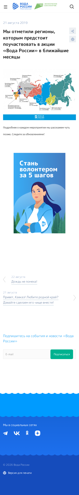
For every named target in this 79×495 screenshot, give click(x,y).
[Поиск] (71, 6)
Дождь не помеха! (24, 281)
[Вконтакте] (17, 433)
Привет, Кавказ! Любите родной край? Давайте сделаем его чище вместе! (30, 300)
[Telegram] (5, 433)
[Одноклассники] (27, 433)
